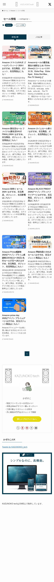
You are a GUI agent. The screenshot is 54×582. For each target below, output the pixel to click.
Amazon (8, 25)
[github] (31, 428)
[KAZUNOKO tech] (27, 4)
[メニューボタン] (4, 4)
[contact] (36, 428)
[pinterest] (27, 428)
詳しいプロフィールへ (27, 419)
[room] (22, 428)
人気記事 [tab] (39, 37)
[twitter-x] (18, 428)
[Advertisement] (27, 536)
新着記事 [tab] (15, 37)
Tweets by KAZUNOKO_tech (14, 447)
